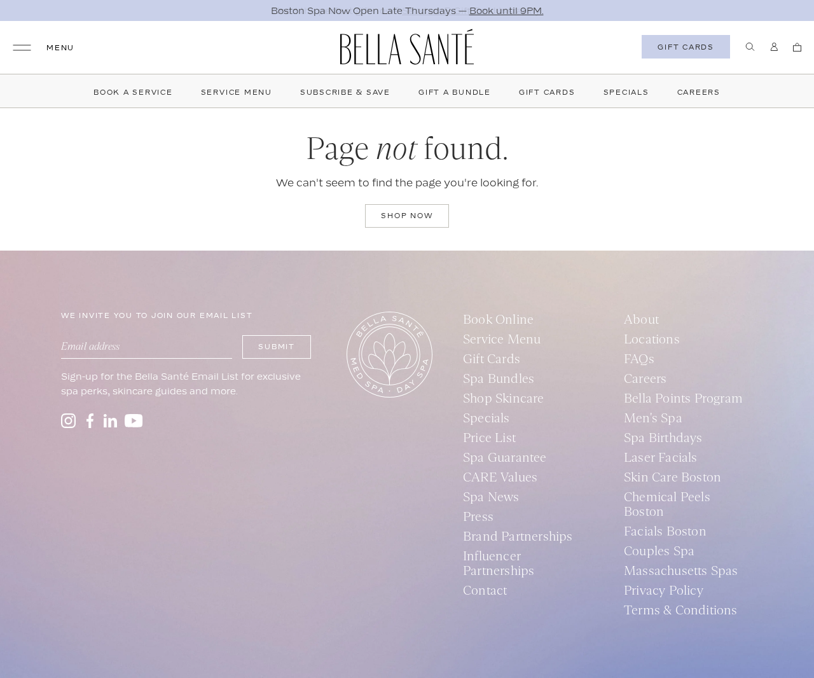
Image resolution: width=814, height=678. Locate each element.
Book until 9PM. (506, 10)
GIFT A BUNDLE (454, 92)
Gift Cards (547, 92)
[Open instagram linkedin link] (110, 420)
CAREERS (699, 92)
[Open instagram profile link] (68, 420)
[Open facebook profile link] (89, 420)
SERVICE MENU (236, 92)
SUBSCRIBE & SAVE (345, 92)
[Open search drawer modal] (750, 47)
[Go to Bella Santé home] (407, 47)
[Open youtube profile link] (134, 420)
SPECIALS (626, 92)
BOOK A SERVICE (133, 92)
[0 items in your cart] (797, 47)
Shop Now (406, 215)
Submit (276, 346)
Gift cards (686, 47)
